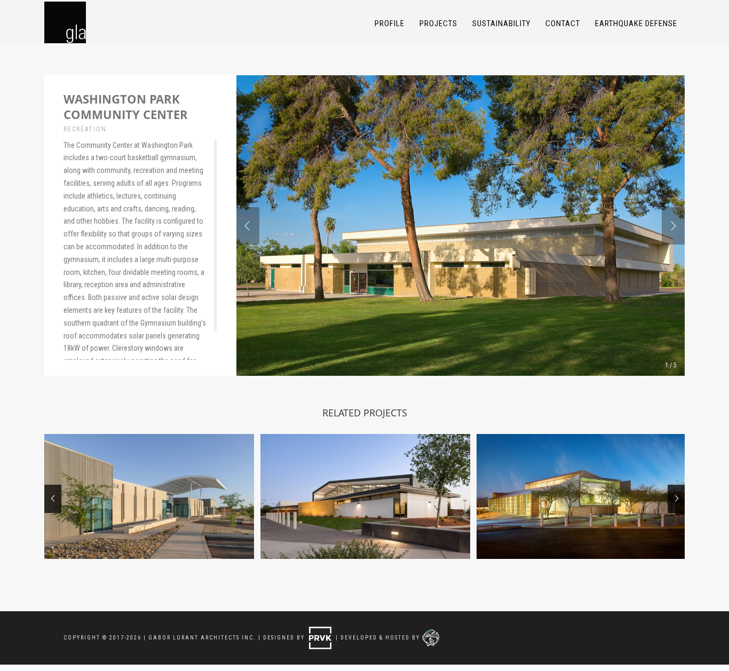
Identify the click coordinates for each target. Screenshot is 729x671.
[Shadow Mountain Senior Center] (581, 496)
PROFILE (390, 23)
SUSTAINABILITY (501, 23)
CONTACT (562, 23)
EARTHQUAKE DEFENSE (636, 23)
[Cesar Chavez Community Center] (365, 496)
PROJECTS (438, 23)
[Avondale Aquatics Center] (149, 496)
